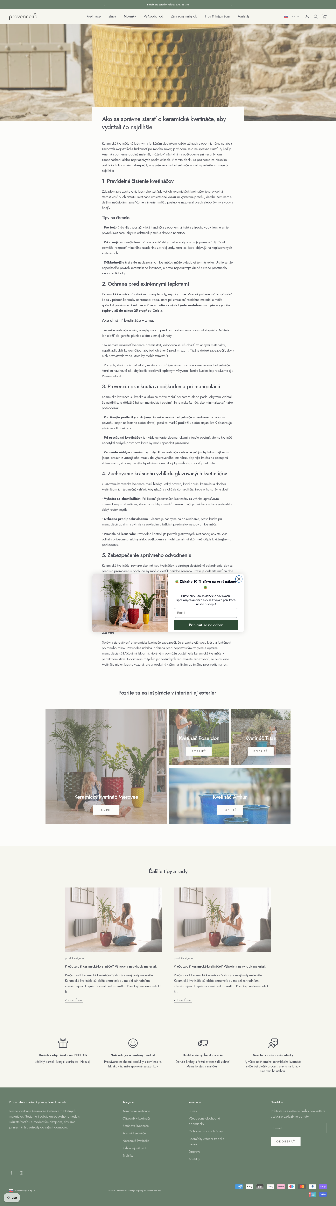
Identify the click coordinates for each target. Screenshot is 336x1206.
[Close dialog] (238, 579)
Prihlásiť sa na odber (206, 625)
